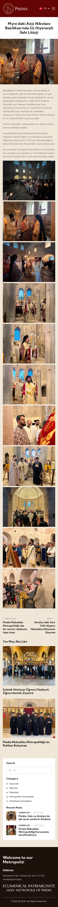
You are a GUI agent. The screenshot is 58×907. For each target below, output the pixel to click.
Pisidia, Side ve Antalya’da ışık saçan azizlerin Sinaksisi (35, 818)
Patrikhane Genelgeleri (20, 801)
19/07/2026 (38, 812)
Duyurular (13, 783)
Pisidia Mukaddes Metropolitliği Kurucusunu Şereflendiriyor (34, 831)
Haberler (13, 788)
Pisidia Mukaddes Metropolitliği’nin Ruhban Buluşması (26, 743)
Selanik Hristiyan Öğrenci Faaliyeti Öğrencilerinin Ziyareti (26, 691)
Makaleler (14, 792)
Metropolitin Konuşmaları (21, 796)
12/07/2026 (38, 825)
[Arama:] (29, 770)
